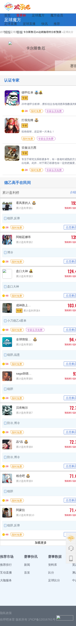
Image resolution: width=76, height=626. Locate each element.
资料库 (52, 564)
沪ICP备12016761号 (42, 619)
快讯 (44, 23)
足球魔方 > (16, 32)
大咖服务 (6, 580)
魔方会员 (56, 15)
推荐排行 (6, 564)
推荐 (57, 23)
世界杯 (21, 15)
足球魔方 (38, 15)
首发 (27, 572)
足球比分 (68, 32)
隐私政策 (6, 613)
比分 (51, 572)
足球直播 (10, 23)
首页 (7, 15)
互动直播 (6, 572)
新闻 (27, 564)
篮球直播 (29, 23)
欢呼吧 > (5, 32)
